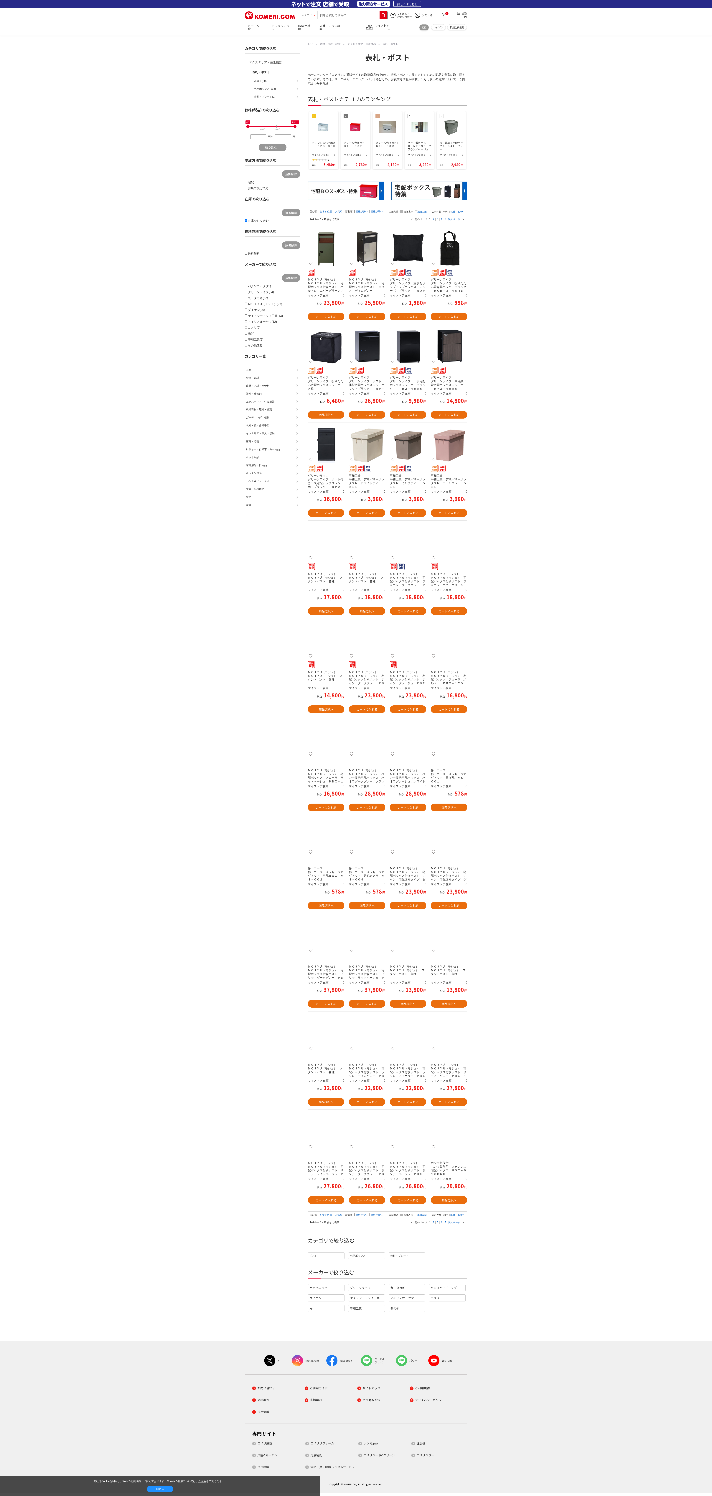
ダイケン (315, 1298)
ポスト (313, 1256)
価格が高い (377, 211)
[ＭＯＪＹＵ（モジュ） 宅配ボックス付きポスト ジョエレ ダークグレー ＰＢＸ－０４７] (408, 542)
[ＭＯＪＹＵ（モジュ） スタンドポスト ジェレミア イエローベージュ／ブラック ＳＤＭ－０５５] (326, 640)
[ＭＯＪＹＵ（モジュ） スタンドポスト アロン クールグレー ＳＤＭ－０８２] (326, 542)
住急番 (420, 1443)
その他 (394, 1308)
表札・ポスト (261, 72)
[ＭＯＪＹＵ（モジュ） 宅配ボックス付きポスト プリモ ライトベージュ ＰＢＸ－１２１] (367, 935)
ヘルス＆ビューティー (259, 481)
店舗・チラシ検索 (329, 27)
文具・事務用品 (255, 488)
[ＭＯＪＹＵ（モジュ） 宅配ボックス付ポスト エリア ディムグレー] (367, 248)
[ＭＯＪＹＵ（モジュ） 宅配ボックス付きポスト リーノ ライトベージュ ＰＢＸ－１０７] (326, 1131)
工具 (248, 369)
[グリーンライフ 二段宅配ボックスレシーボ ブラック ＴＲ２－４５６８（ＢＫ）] (408, 346)
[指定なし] (295, 126)
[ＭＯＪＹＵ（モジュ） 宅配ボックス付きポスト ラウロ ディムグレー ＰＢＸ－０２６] (367, 1033)
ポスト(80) (260, 80)
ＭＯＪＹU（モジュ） (445, 1288)
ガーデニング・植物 (257, 417)
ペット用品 (252, 457)
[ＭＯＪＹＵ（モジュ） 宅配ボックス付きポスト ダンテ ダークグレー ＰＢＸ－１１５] (367, 1131)
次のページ (454, 219)
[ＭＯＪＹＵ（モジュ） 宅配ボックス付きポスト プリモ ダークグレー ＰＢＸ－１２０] (326, 935)
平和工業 (356, 1308)
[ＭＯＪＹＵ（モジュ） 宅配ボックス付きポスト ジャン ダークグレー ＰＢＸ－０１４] (367, 640)
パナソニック (318, 1288)
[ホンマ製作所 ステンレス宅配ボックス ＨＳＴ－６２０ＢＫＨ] (449, 1131)
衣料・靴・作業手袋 (257, 425)
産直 (248, 504)
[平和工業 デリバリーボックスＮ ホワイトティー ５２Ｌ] (367, 444)
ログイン (438, 27)
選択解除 (291, 174)
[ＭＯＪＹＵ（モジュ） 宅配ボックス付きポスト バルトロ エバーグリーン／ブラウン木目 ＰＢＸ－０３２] (326, 248)
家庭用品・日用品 (256, 465)
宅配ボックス (357, 1256)
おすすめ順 (326, 211)
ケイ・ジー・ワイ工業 (365, 1298)
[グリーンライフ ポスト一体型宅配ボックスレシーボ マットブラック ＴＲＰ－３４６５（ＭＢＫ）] (367, 346)
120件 (461, 211)
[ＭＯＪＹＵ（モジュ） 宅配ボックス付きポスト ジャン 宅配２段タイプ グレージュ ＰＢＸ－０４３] (449, 837)
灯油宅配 (316, 1455)
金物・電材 (252, 377)
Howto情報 (304, 27)
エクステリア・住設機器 (265, 62)
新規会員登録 (457, 27)
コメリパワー (425, 1455)
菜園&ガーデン (267, 1455)
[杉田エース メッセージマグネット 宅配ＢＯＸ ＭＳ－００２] (326, 837)
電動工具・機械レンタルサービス (332, 1466)
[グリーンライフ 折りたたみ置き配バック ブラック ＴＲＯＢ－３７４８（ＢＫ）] (449, 248)
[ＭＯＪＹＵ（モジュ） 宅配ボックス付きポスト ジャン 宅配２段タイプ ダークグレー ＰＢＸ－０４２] (408, 837)
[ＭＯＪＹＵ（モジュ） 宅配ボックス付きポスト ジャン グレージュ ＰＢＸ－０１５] (408, 640)
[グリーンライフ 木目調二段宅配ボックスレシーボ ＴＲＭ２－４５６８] (449, 346)
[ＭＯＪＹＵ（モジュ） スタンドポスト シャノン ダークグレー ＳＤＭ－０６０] (449, 935)
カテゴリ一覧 (255, 27)
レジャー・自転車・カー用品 (263, 449)
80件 (452, 211)
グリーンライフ (360, 1288)
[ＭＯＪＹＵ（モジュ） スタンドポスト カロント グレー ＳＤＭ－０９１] (367, 542)
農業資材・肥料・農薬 (259, 409)
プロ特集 (263, 1466)
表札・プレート (399, 1256)
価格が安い (362, 211)
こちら (202, 1481)
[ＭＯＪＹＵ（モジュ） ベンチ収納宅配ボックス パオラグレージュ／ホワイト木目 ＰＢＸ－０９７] (408, 739)
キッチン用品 (254, 473)
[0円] (247, 126)
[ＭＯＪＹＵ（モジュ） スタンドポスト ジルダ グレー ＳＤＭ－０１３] (408, 935)
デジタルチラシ (280, 27)
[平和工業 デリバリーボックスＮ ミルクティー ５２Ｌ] (408, 444)
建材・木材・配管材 (257, 385)
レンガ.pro (370, 1443)
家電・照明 (252, 441)
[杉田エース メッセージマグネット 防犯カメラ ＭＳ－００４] (367, 837)
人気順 (339, 211)
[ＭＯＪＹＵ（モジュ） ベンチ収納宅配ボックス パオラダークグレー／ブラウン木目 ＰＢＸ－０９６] (367, 739)
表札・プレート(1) (265, 96)
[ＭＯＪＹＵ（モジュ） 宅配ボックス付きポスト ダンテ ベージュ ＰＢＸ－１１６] (408, 1131)
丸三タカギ (397, 1288)
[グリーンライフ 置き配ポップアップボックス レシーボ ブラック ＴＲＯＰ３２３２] (408, 248)
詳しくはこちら (407, 3)
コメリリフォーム (322, 1443)
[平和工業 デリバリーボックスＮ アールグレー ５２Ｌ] (449, 444)
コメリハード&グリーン (379, 1455)
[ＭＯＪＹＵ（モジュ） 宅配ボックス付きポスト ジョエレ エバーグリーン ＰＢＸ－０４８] (449, 542)
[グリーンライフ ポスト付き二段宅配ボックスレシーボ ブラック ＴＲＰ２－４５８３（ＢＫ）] (326, 444)
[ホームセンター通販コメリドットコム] (270, 17)
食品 (248, 496)
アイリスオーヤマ (402, 1298)
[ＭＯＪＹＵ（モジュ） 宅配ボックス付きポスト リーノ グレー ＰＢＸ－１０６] (449, 1033)
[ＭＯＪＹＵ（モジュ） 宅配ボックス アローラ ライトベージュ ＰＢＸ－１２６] (326, 739)
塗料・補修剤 (254, 393)
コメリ (435, 1298)
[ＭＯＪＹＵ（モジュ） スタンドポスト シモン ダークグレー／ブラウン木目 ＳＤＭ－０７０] (326, 1033)
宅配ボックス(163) (265, 88)
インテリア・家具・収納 (260, 433)
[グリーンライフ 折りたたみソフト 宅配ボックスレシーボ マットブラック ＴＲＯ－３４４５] (326, 346)
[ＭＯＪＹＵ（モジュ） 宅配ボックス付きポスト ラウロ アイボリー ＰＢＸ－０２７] (408, 1033)
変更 (424, 27)
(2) (328, 160)
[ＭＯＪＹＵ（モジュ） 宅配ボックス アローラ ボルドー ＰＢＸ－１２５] (449, 640)
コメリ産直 (264, 1443)
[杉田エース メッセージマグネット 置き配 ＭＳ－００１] (449, 739)
